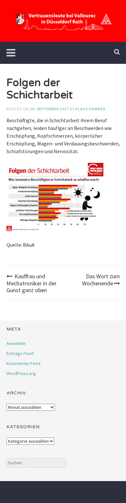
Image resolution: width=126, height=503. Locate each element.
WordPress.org (21, 373)
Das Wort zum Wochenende (101, 279)
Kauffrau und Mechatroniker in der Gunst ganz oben (31, 283)
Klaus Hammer (90, 108)
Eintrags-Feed (20, 353)
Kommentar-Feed (23, 363)
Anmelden (16, 343)
